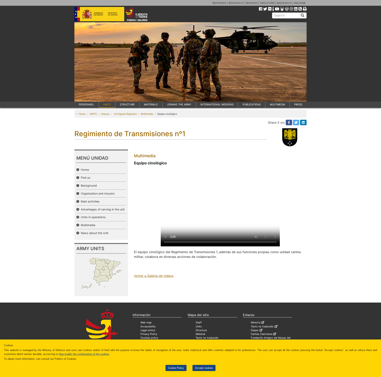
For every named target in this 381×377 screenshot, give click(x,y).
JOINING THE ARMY (179, 104)
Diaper (255, 330)
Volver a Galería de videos (153, 276)
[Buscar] (303, 15)
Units (199, 326)
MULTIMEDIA (277, 104)
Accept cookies (204, 367)
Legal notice (147, 330)
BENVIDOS (252, 3)
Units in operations (92, 217)
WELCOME (300, 3)
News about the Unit (93, 233)
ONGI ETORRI (267, 3)
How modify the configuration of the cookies (84, 354)
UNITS (107, 104)
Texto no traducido (207, 337)
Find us (84, 177)
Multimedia (147, 113)
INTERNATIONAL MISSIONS (217, 104)
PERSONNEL (86, 104)
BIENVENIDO (219, 3)
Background (88, 185)
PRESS (298, 104)
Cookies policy (149, 337)
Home (82, 113)
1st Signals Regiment (125, 113)
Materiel (200, 334)
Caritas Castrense (261, 334)
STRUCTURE (127, 104)
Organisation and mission (96, 193)
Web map (146, 322)
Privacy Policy (148, 334)
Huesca (105, 113)
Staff (199, 322)
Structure (201, 330)
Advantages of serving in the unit (102, 209)
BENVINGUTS (236, 3)
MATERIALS (151, 104)
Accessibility (148, 326)
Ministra (255, 322)
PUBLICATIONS (252, 104)
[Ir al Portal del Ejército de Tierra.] (141, 14)
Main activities (89, 201)
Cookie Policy (176, 367)
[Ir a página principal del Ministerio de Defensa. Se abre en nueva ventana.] (99, 14)
